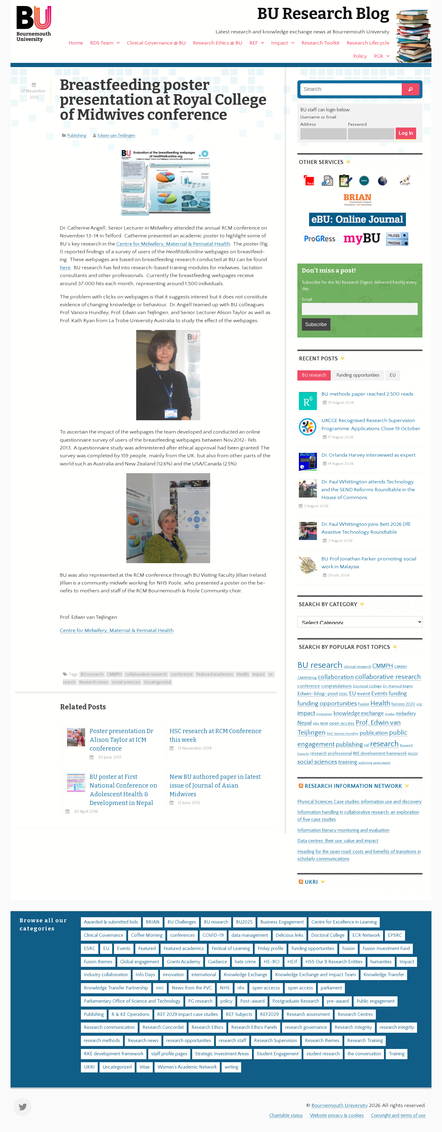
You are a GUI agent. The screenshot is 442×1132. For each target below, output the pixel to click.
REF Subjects (239, 1014)
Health (243, 674)
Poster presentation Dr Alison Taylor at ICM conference (121, 740)
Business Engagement (282, 922)
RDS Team (101, 43)
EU (352, 693)
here (65, 268)
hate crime (245, 961)
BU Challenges (181, 922)
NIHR (324, 724)
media (389, 714)
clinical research (357, 667)
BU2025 (244, 922)
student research (323, 1053)
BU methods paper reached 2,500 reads (367, 394)
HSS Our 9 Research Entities (334, 961)
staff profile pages (169, 1053)
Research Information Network (353, 786)
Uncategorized (157, 682)
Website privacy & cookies (337, 1115)
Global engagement (139, 961)
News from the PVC (192, 988)
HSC (419, 704)
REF (254, 43)
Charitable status (286, 1115)
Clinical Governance (103, 935)
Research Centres (355, 1014)
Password (357, 124)
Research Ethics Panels (254, 1027)
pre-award (338, 1001)
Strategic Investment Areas (222, 1053)
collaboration (336, 677)
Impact (279, 43)
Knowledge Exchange (245, 974)
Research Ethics (207, 1027)
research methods (102, 1040)
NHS (225, 988)
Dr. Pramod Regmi (398, 686)
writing (231, 1067)
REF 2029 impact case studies (187, 1014)
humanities (381, 961)
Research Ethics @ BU (217, 43)
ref (366, 745)
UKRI (311, 882)
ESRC (343, 694)
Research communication (109, 1027)
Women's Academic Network (187, 1067)
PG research (200, 1001)
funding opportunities (327, 703)
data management (250, 935)
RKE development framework (380, 753)
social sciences (126, 682)
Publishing (76, 135)
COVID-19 (213, 935)
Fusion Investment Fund (386, 948)
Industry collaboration (106, 974)
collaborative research (146, 674)
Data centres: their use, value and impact (337, 841)
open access (342, 723)
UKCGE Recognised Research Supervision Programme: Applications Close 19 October (370, 424)
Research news (93, 682)
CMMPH (114, 674)
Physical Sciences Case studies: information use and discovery (359, 801)
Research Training (365, 1040)
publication (374, 732)
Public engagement (375, 1001)
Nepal (304, 723)
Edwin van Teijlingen (116, 135)
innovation (324, 714)
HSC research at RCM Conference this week (216, 735)
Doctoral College (367, 686)
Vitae (145, 1067)
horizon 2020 (403, 704)
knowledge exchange (358, 713)
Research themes (322, 1040)
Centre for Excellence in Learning (344, 922)
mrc (160, 988)
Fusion (363, 704)
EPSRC (395, 935)
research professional (331, 753)
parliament (331, 988)
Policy (360, 56)
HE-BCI (272, 961)
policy (226, 1001)
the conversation (364, 1053)
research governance (306, 1027)
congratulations (336, 686)
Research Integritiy (353, 1027)
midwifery (406, 713)
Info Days (145, 974)
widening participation (374, 763)
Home (76, 43)
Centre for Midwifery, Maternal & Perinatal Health (173, 244)
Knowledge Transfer (384, 974)
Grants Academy (183, 961)
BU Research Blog (323, 13)
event (363, 694)
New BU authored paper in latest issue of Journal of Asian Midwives (215, 785)
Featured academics (215, 674)
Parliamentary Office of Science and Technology (132, 1001)
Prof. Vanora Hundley (342, 734)
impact (259, 674)
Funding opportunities (312, 948)
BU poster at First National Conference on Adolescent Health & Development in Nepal (123, 790)
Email (307, 299)
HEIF (292, 961)
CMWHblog (307, 678)
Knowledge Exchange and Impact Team (315, 974)
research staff (232, 1040)
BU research (92, 674)
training (347, 762)
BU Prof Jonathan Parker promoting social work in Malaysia (368, 563)
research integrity (397, 1027)
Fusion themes (98, 961)
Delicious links (289, 935)
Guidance (217, 961)
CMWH (400, 667)
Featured (147, 948)
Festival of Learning (231, 948)
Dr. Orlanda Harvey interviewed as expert (368, 455)
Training (396, 1053)
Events (379, 693)
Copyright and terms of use (398, 1115)
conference (182, 674)
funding (398, 693)
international (204, 974)
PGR (378, 56)
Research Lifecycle (368, 43)
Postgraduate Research (295, 1001)
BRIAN (153, 922)
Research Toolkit (320, 43)
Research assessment (308, 1014)
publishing (349, 744)
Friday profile (271, 948)
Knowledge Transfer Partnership (116, 988)
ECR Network (366, 935)
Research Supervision (275, 1040)
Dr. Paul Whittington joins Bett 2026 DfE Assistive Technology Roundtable (366, 528)
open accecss (266, 988)
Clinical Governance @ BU (156, 43)
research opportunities (188, 1040)
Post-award (252, 1001)
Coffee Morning (146, 935)
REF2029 (269, 1014)
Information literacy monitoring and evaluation (343, 830)
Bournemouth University (39, 24)
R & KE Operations (130, 1014)
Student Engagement (278, 1053)
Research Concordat (163, 1027)
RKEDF (413, 754)
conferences (182, 935)
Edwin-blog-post (317, 694)
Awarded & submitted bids (111, 922)
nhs (316, 723)
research (384, 744)
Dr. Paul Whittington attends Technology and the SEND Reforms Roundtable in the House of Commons (368, 490)
